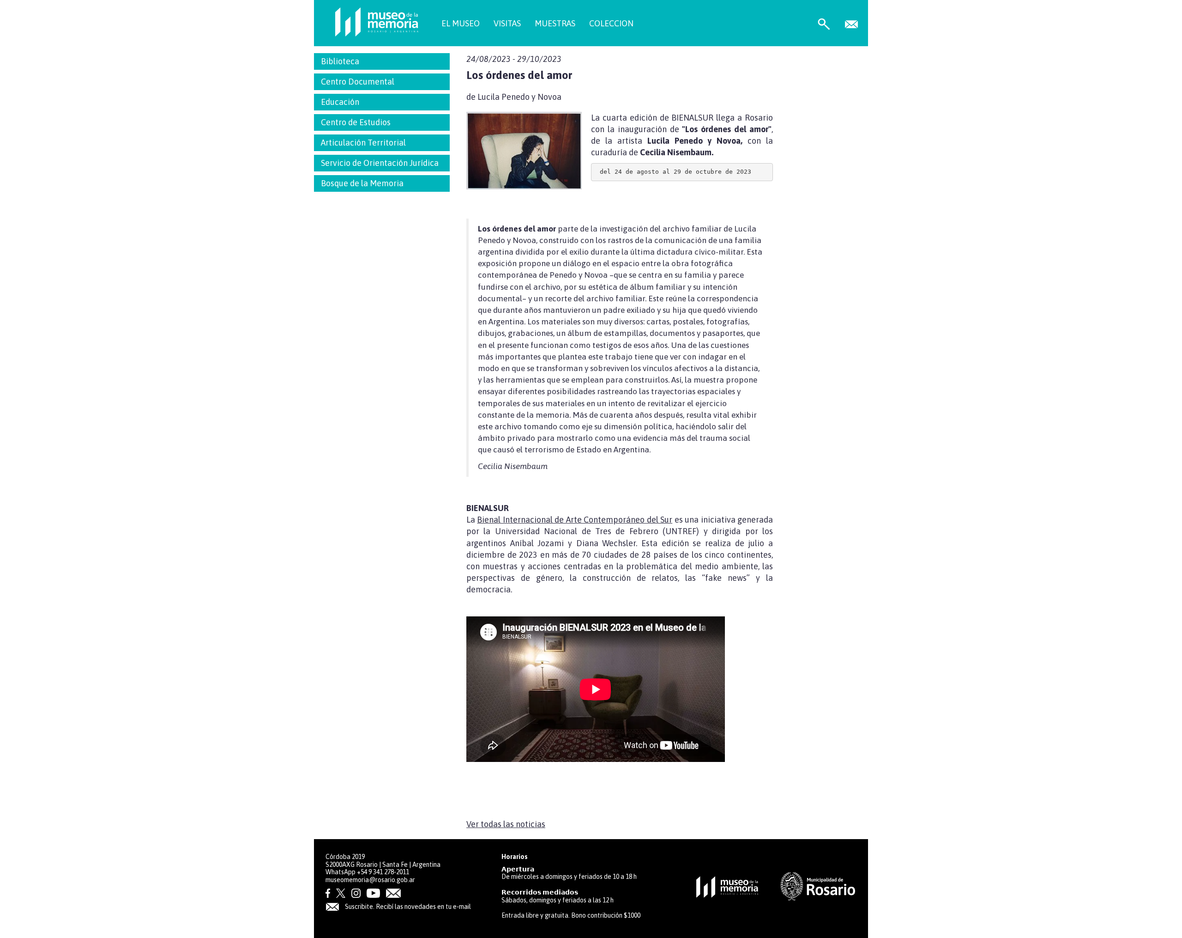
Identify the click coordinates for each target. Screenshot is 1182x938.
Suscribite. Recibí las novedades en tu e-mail (407, 906)
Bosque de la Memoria (362, 183)
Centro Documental (357, 81)
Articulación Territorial (363, 142)
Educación (340, 102)
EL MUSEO (460, 23)
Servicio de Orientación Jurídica (380, 163)
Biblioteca (340, 61)
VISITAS (507, 23)
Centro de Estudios (356, 122)
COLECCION (611, 23)
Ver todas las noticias (505, 824)
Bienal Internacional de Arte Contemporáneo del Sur (574, 519)
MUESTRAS (555, 23)
